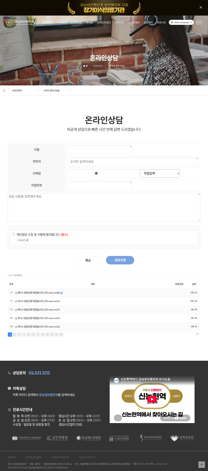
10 (51, 334)
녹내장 (89, 22)
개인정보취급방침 (33, 457)
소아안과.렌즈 (104, 22)
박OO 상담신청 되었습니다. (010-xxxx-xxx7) (38, 309)
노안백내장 (76, 22)
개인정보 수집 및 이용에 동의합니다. (42, 235)
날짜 (194, 284)
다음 (56, 334)
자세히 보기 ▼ (23, 240)
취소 (88, 260)
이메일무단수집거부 (60, 457)
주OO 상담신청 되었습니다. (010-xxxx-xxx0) (38, 318)
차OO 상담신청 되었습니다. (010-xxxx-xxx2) (38, 326)
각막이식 (119, 22)
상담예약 (148, 22)
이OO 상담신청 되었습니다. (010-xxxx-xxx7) (38, 301)
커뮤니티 (161, 22)
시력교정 (62, 22)
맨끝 (61, 334)
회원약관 (12, 457)
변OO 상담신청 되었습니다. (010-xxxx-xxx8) (38, 292)
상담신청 (120, 260)
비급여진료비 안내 (87, 457)
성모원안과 (47, 22)
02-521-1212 (143, 464)
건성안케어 (134, 22)
